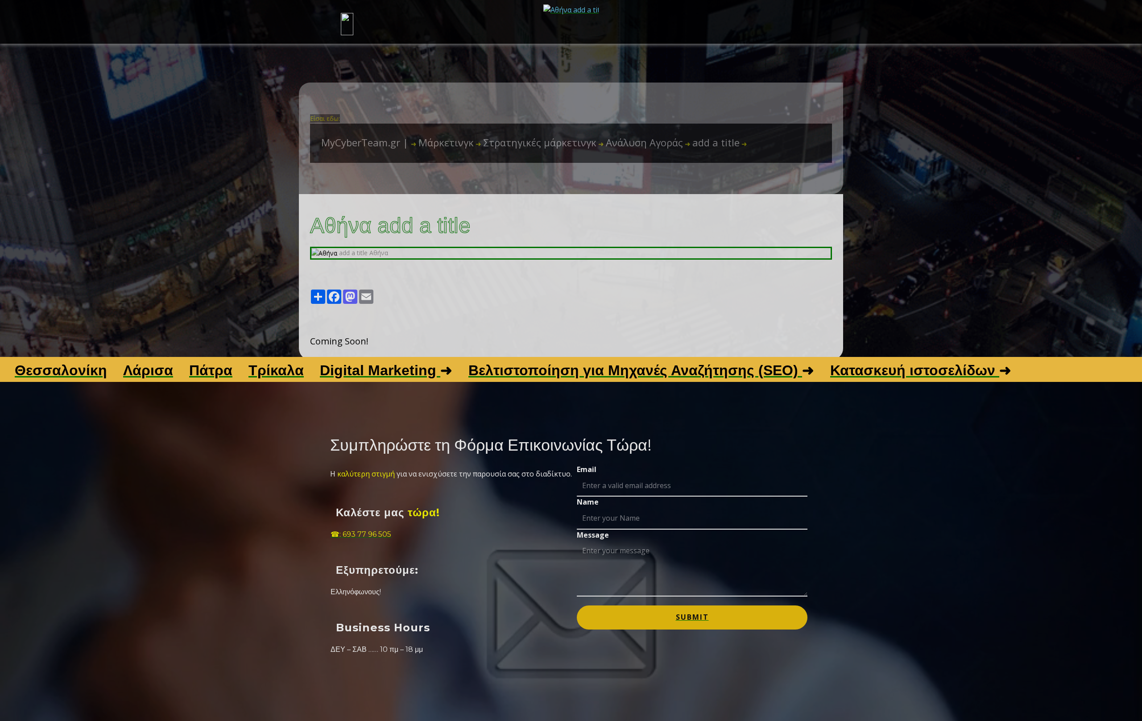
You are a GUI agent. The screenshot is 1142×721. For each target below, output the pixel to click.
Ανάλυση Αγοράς (640, 142)
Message (593, 535)
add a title (712, 142)
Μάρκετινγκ (442, 142)
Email (586, 469)
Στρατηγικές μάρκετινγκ (536, 142)
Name (588, 502)
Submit (692, 617)
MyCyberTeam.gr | (366, 142)
